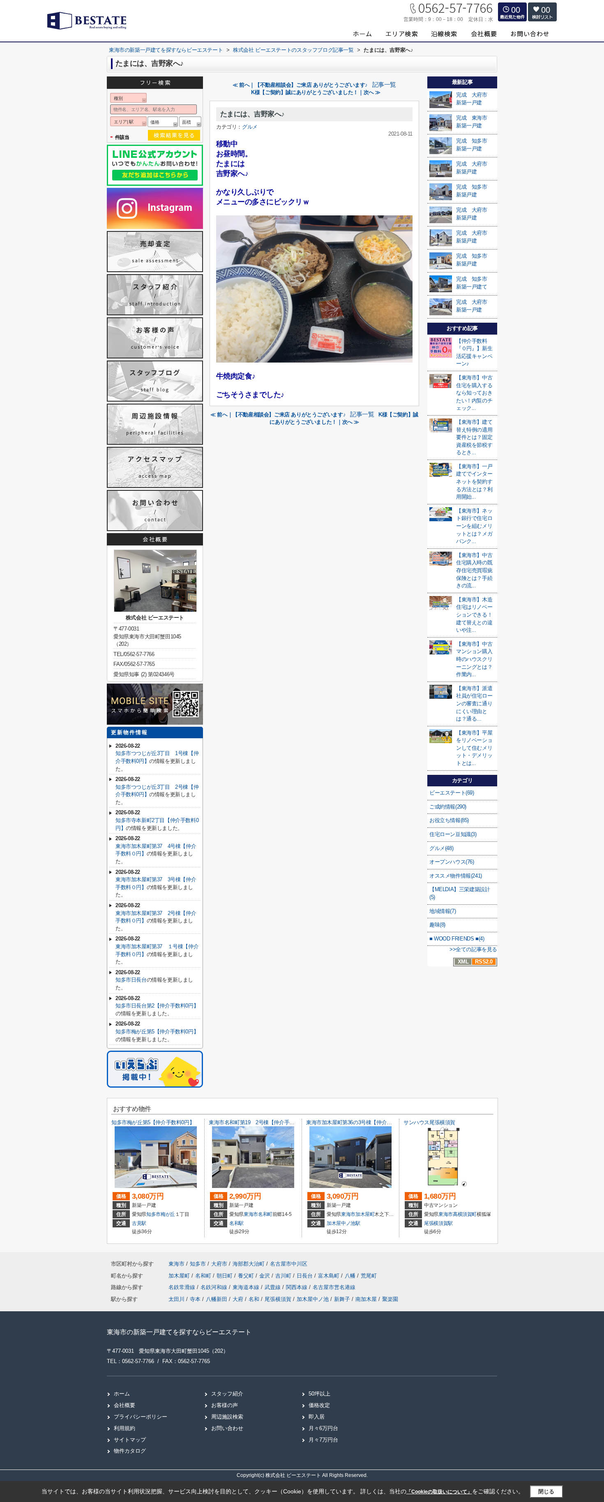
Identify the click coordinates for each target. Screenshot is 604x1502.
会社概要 (124, 1405)
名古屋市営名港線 (334, 1287)
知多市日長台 (131, 980)
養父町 (247, 1276)
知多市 (153, 1214)
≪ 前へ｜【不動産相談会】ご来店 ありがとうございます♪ (300, 85)
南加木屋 (366, 1299)
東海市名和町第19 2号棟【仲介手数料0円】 (261, 1122)
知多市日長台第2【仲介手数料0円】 (156, 1006)
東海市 (251, 1214)
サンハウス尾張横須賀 (429, 1122)
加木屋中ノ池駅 (343, 1223)
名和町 (265, 1214)
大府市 (219, 1264)
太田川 (176, 1299)
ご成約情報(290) (447, 807)
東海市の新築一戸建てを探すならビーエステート (179, 1332)
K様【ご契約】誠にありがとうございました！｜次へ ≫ (315, 92)
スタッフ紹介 (227, 1394)
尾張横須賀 (278, 1299)
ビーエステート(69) (451, 793)
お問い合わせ (227, 1428)
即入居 (317, 1417)
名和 (254, 1299)
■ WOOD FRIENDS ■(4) (456, 939)
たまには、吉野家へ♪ (252, 114)
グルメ (250, 127)
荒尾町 (369, 1276)
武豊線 (273, 1287)
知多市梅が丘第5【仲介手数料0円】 (156, 1031)
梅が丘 (168, 1214)
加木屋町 (365, 1214)
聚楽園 (390, 1299)
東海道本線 (247, 1287)
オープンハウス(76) (451, 862)
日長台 (305, 1276)
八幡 (351, 1276)
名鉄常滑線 (182, 1287)
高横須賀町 (465, 1214)
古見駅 (139, 1223)
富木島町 (329, 1276)
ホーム (122, 1394)
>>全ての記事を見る (473, 949)
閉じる (546, 1491)
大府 (238, 1299)
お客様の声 (224, 1405)
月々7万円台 (323, 1440)
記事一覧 (384, 84)
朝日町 (225, 1276)
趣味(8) (437, 925)
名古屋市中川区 (288, 1264)
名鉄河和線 (215, 1287)
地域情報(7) (442, 911)
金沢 (265, 1276)
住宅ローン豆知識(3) (453, 834)
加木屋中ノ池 (313, 1299)
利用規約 (124, 1428)
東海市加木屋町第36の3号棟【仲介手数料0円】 (360, 1122)
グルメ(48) (441, 848)
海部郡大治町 (249, 1264)
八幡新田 (216, 1299)
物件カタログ (130, 1451)
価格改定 (319, 1405)
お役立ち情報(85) (449, 820)
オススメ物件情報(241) (455, 876)
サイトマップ (130, 1440)
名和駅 (236, 1223)
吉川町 (284, 1276)
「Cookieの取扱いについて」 (439, 1492)
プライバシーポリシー (140, 1417)
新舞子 (342, 1299)
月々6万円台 (323, 1428)
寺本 (195, 1299)
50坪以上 (319, 1394)
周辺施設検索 (227, 1417)
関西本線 (297, 1287)
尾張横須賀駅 (438, 1223)
